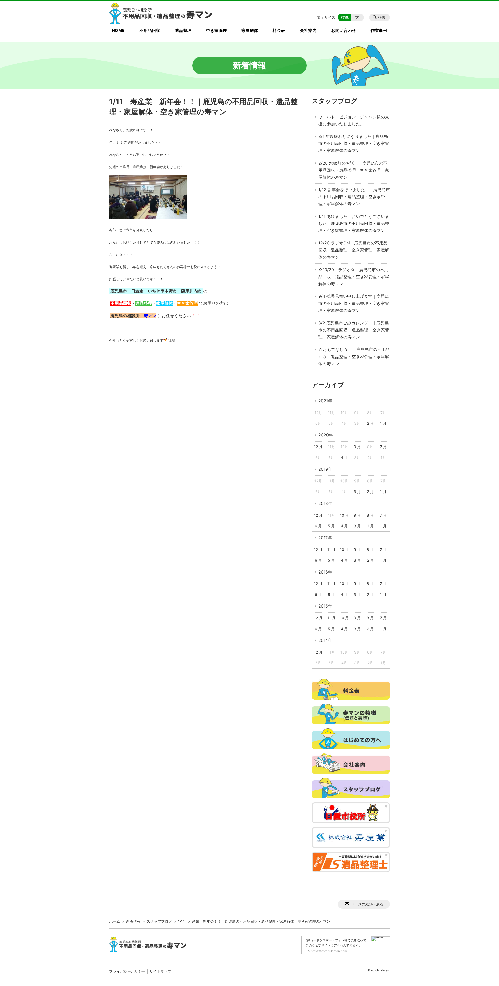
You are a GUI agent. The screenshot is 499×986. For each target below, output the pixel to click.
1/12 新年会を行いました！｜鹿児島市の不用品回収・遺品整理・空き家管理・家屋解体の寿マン (354, 196)
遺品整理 (183, 30)
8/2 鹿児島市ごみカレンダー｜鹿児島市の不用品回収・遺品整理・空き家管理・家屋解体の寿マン (353, 329)
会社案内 (308, 30)
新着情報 (133, 921)
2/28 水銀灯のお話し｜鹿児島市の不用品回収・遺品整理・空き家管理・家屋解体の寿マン (353, 170)
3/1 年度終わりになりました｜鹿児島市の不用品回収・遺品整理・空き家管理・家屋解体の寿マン (353, 143)
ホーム (114, 921)
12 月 (318, 446)
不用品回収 (149, 30)
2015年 (325, 606)
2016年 (325, 572)
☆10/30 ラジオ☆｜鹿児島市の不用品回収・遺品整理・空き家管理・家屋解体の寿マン (353, 276)
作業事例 (379, 30)
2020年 (325, 434)
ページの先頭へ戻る (367, 904)
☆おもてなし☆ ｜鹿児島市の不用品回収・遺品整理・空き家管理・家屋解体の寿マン (354, 356)
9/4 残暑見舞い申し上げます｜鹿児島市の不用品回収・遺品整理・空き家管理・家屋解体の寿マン (353, 303)
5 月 (331, 526)
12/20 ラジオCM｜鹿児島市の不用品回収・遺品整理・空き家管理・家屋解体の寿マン (353, 249)
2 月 (370, 423)
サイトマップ (160, 971)
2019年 (325, 469)
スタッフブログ (334, 101)
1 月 (383, 423)
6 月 (318, 526)
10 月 (344, 515)
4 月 (344, 457)
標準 (345, 17)
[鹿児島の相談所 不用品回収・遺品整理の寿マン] (161, 13)
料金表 (279, 30)
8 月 (370, 515)
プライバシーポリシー (127, 971)
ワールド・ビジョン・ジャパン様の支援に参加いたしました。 (353, 120)
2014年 (325, 640)
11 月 (331, 549)
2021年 (325, 400)
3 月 (357, 491)
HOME (118, 30)
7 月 (383, 446)
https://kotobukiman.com (329, 951)
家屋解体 (249, 30)
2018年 (325, 503)
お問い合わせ (343, 30)
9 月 (357, 446)
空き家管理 (216, 30)
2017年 (325, 537)
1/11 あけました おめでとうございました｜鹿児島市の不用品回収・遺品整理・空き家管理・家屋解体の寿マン (353, 223)
